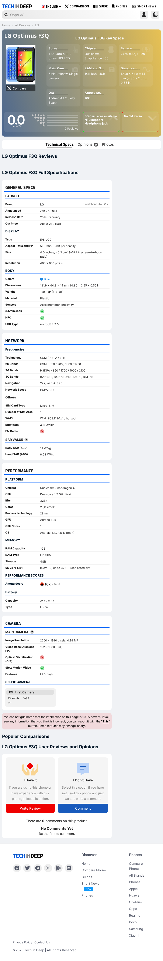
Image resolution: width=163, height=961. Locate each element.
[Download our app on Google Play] (58, 868)
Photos (108, 144)
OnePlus (135, 902)
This (106, 721)
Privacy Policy (22, 942)
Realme (134, 916)
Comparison (79, 6)
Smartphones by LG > (95, 204)
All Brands (136, 875)
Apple (133, 889)
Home (86, 864)
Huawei (134, 895)
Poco (133, 922)
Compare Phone (94, 870)
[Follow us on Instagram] (48, 868)
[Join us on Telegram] (38, 868)
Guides (87, 877)
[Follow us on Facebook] (17, 868)
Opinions (87, 144)
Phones (121, 6)
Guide (103, 6)
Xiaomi (134, 935)
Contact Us (42, 942)
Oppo (133, 909)
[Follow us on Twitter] (27, 868)
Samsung (136, 929)
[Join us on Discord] (69, 868)
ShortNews (146, 6)
